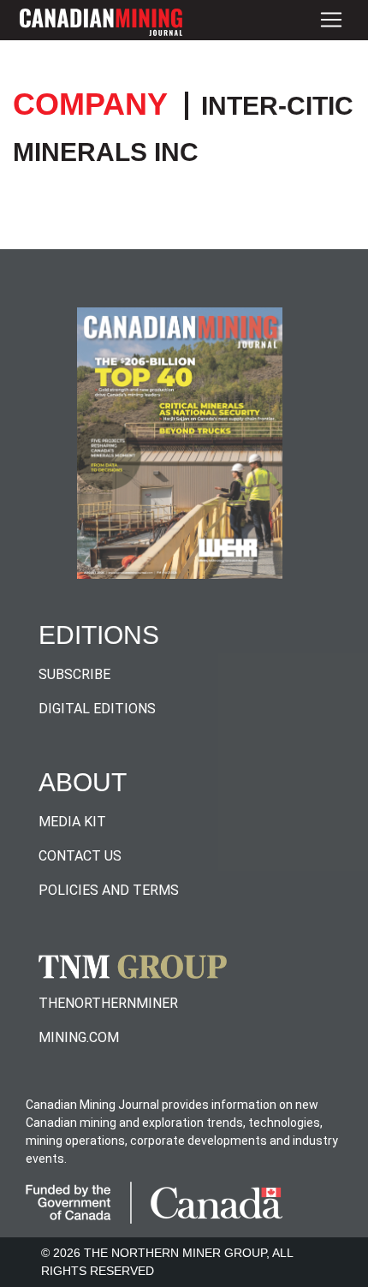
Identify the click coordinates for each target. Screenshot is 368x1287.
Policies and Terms (109, 890)
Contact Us (80, 856)
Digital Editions (97, 708)
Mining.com (79, 1037)
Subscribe (74, 674)
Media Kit (72, 821)
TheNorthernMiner (108, 1003)
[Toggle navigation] (331, 20)
